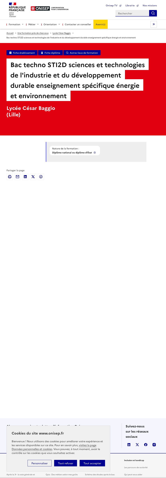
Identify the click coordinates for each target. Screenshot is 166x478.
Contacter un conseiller (78, 24)
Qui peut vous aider (133, 474)
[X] (33, 176)
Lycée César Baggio (62, 33)
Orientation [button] (50, 24)
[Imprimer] (9, 176)
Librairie (130, 5)
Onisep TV (112, 5)
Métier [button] (32, 24)
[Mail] (17, 176)
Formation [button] (14, 24)
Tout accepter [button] (92, 463)
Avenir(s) (100, 24)
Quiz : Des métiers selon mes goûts (62, 474)
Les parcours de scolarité (136, 467)
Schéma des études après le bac (100, 474)
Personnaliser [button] (39, 463)
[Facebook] (41, 176)
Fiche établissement (24, 52)
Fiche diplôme (52, 52)
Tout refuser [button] (65, 463)
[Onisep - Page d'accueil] (40, 8)
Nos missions (150, 5)
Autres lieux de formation (84, 52)
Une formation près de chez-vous (33, 33)
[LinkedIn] (25, 176)
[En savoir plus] (95, 152)
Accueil (9, 33)
